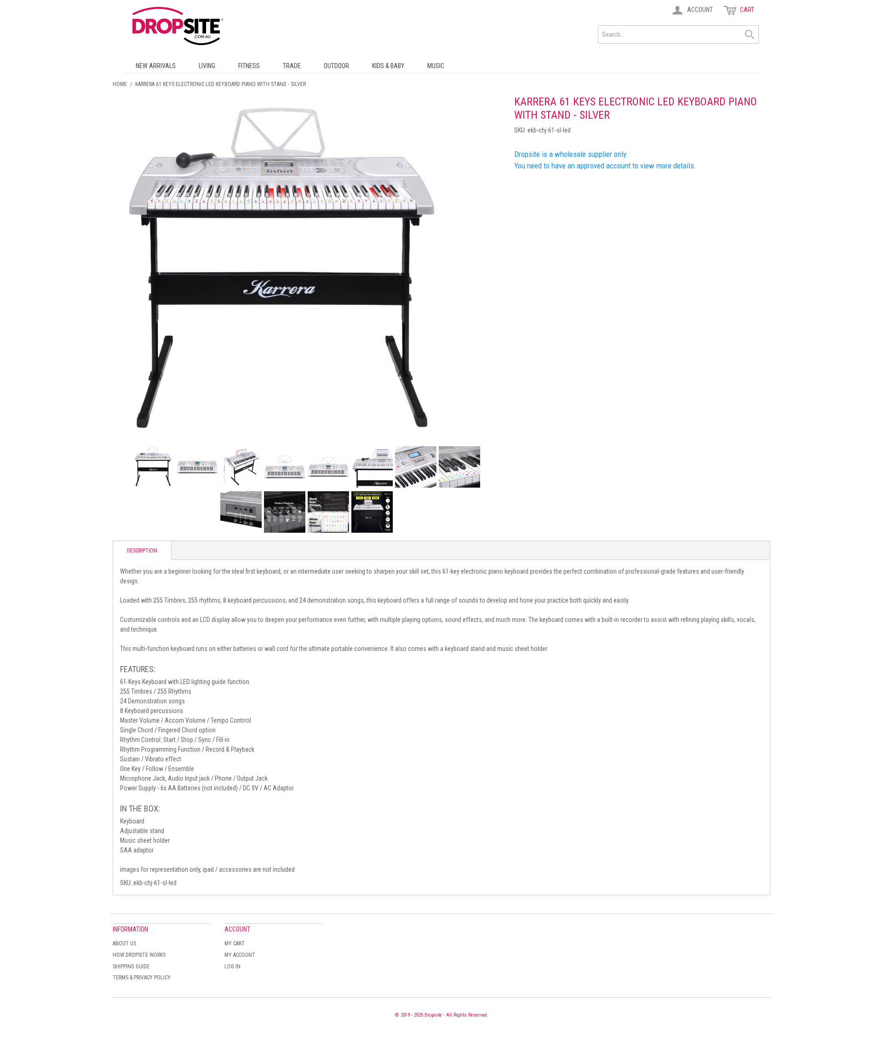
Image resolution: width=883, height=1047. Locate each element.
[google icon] (153, 467)
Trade (292, 65)
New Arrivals (156, 65)
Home (120, 84)
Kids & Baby (388, 65)
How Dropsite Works (139, 955)
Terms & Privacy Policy (142, 977)
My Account (239, 955)
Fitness (249, 65)
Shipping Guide (131, 966)
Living (207, 65)
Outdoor (336, 65)
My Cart (234, 943)
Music (435, 65)
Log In (232, 966)
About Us (124, 943)
